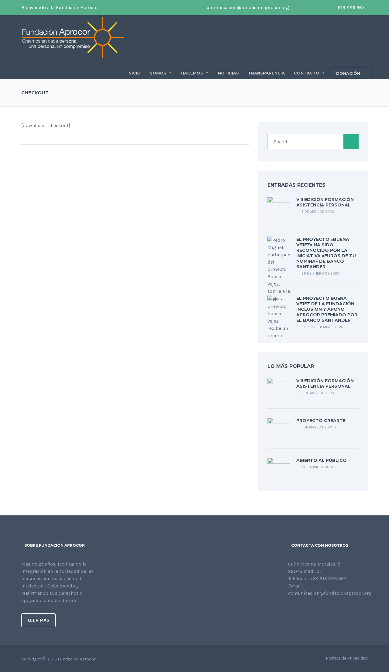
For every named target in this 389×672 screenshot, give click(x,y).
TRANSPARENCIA (266, 73)
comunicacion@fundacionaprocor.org (246, 7)
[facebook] (296, 7)
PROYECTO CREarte (321, 420)
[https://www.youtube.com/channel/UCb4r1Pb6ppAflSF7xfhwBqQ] (319, 609)
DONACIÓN (348, 73)
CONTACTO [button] (306, 73)
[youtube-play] (314, 7)
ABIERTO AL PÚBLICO (321, 460)
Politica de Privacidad (347, 658)
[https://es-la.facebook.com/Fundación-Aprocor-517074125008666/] (290, 609)
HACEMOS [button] (192, 73)
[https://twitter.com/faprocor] (299, 609)
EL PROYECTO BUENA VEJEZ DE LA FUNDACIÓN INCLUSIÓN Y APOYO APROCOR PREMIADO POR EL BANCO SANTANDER (326, 309)
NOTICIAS (228, 73)
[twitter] (305, 7)
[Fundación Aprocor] (73, 37)
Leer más (38, 620)
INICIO (134, 73)
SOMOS (158, 73)
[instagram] (324, 7)
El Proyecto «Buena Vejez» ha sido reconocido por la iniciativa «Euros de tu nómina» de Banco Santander (326, 253)
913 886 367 (351, 7)
